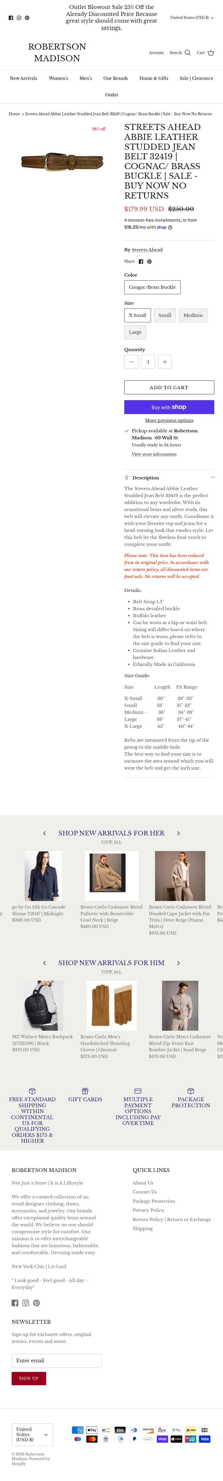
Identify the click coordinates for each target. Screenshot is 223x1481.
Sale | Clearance (196, 78)
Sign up (29, 1378)
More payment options (169, 420)
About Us (143, 1183)
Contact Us (145, 1192)
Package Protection (154, 1201)
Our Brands (115, 78)
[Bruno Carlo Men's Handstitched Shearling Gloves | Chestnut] (111, 1006)
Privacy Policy (148, 1210)
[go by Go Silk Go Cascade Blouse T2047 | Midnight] (43, 876)
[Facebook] (11, 18)
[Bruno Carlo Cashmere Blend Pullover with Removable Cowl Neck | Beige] (111, 876)
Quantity (134, 349)
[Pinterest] (27, 18)
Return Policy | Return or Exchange (172, 1219)
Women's (58, 78)
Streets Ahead (147, 249)
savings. (111, 28)
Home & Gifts (153, 78)
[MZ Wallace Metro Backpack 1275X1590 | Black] (43, 1006)
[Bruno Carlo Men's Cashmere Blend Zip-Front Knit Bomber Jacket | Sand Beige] (180, 1006)
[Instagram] (19, 18)
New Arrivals (23, 78)
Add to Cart (169, 387)
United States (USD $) (189, 17)
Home (14, 114)
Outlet (111, 94)
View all (111, 842)
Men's (86, 78)
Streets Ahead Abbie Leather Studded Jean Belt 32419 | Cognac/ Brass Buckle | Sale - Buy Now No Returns (118, 114)
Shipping (143, 1228)
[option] (60, 161)
